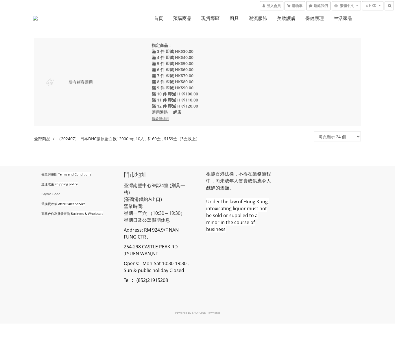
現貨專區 (210, 18)
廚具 (234, 18)
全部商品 (42, 138)
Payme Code (50, 194)
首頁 (158, 18)
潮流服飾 (258, 18)
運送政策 (47, 184)
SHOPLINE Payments (206, 313)
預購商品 (182, 18)
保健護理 (314, 18)
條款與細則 (49, 174)
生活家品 (343, 18)
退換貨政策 (49, 204)
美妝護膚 (286, 18)
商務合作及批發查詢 (55, 213)
